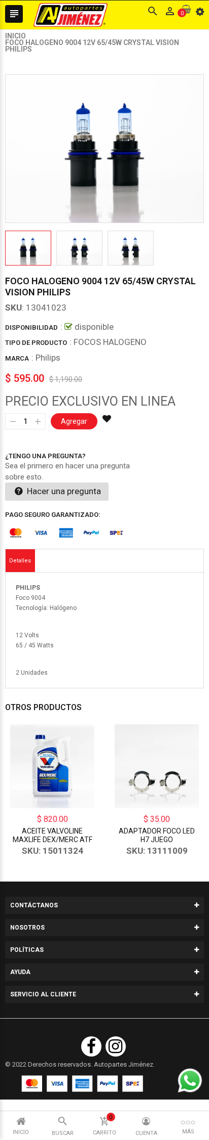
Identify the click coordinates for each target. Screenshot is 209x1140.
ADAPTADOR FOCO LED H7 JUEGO (157, 835)
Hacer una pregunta (63, 491)
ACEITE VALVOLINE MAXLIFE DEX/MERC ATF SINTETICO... (52, 839)
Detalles (20, 560)
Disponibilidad (31, 327)
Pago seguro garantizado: (52, 514)
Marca (17, 358)
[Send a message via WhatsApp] (190, 1080)
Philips (48, 358)
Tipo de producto (36, 342)
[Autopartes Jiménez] (82, 1083)
